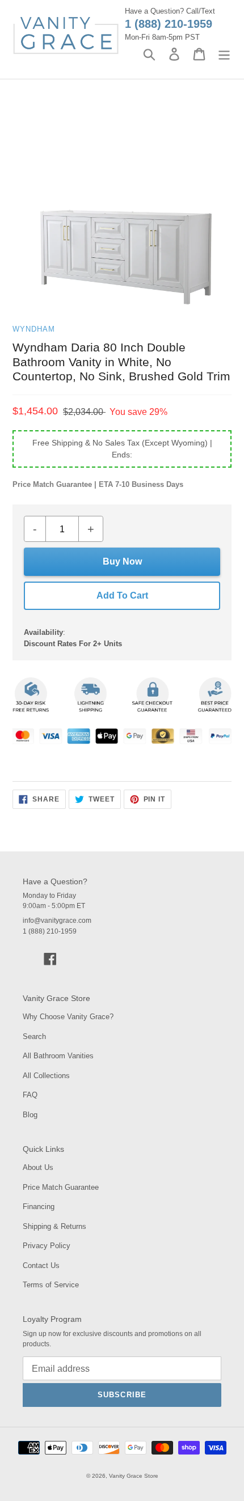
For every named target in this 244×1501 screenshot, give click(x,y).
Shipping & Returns (54, 1226)
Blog (30, 1114)
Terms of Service (51, 1284)
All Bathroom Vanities (58, 1055)
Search (34, 1036)
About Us (38, 1167)
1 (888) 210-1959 (168, 24)
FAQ (30, 1095)
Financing (38, 1206)
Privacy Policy (46, 1245)
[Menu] (224, 54)
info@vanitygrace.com (57, 921)
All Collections (46, 1075)
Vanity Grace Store (133, 1476)
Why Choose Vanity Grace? (68, 1016)
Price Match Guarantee (61, 1187)
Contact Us (41, 1265)
